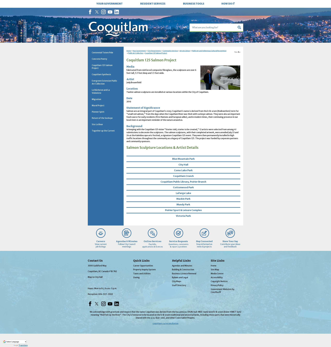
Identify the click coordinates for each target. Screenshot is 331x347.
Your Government (139, 51)
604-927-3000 (105, 294)
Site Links (217, 260)
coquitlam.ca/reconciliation (165, 323)
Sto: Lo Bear (97, 124)
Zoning (136, 277)
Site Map (215, 269)
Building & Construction (183, 269)
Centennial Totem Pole (102, 52)
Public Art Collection (135, 53)
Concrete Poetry (99, 59)
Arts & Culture (185, 51)
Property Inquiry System (144, 269)
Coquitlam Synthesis (101, 74)
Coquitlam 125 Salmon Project (156, 53)
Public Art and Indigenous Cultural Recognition (209, 51)
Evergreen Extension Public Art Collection (104, 82)
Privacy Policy (217, 285)
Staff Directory (179, 285)
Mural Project (98, 105)
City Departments (154, 51)
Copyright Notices (219, 281)
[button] (239, 27)
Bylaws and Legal (180, 277)
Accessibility (217, 277)
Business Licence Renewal (184, 273)
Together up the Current (103, 131)
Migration (96, 99)
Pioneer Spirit (98, 112)
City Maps (176, 281)
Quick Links (141, 260)
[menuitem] (109, 4)
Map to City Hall (95, 277)
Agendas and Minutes (182, 265)
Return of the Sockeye (102, 118)
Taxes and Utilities (142, 273)
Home (128, 51)
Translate (23, 345)
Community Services (170, 51)
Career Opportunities (143, 265)
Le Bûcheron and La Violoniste (101, 91)
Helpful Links (181, 260)
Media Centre (217, 273)
